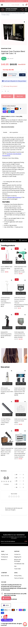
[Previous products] (21, 70)
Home (2, 13)
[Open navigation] (4, 5)
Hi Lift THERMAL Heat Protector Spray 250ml (6, 268)
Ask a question (14, 132)
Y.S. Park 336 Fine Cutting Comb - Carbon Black (5, 420)
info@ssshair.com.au (10, 599)
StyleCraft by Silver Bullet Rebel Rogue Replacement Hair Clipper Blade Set (19, 390)
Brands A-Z (4, 559)
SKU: (8, 58)
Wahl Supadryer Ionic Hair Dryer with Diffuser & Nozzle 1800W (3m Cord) (20, 269)
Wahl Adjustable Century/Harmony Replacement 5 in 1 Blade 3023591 (19, 334)
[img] (6, 481)
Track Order (17, 569)
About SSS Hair (5, 575)
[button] (20, 474)
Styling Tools (4, 554)
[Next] (26, 1)
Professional (4, 557)
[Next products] (25, 70)
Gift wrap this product (10, 86)
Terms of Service (18, 578)
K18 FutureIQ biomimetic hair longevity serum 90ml (7, 389)
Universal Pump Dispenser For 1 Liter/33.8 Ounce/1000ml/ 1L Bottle (6, 301)
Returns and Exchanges (17, 560)
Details (5, 132)
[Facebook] (1, 617)
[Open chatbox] (25, 624)
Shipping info (17, 557)
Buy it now (20, 96)
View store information (7, 127)
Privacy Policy (18, 575)
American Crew (6, 48)
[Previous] (1, 1)
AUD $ (7, 605)
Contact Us (17, 554)
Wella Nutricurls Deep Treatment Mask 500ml (20, 420)
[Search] (23, 4)
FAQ (15, 566)
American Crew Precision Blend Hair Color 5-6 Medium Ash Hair (13, 74)
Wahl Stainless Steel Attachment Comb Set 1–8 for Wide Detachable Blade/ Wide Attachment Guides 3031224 (20, 452)
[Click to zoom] (24, 22)
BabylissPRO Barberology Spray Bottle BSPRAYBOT (6, 333)
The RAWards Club (19, 563)
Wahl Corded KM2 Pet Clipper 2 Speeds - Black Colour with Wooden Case (7, 450)
